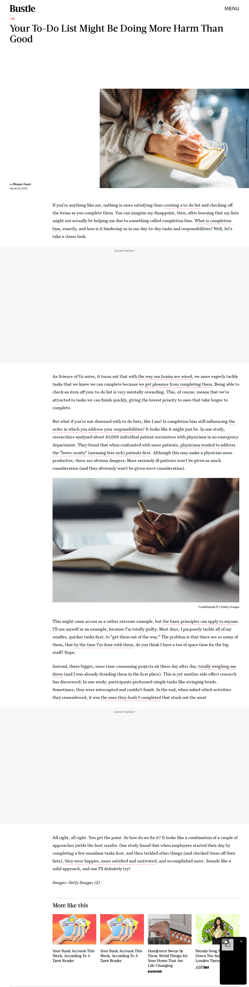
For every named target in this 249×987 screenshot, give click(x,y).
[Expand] (225, 941)
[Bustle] (22, 8)
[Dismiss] (241, 941)
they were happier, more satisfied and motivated (111, 861)
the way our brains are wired (165, 376)
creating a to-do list (182, 205)
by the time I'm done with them (103, 644)
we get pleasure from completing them (175, 384)
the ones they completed (131, 697)
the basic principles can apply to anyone (200, 621)
